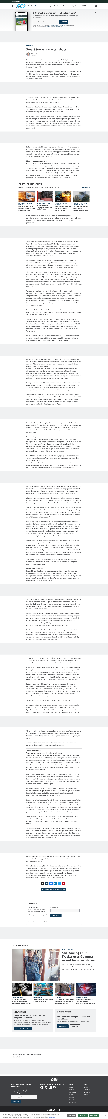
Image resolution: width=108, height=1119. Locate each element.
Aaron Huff (34, 53)
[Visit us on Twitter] (46, 1087)
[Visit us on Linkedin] (50, 1087)
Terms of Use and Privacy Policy (57, 25)
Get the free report (23, 1028)
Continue (56, 915)
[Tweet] (59, 883)
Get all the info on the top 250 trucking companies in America (29, 1016)
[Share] (51, 883)
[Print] (42, 883)
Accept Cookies (93, 1115)
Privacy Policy (48, 26)
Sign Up (16, 1102)
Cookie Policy (52, 1117)
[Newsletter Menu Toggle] (96, 6)
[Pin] (63, 883)
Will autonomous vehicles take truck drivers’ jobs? (43, 1000)
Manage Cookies (71, 1115)
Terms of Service (56, 26)
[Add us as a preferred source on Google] (46, 883)
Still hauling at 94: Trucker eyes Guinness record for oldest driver (78, 956)
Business (29, 45)
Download (62, 1026)
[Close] (105, 1115)
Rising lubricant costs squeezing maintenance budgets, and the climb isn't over (21, 1001)
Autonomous (37, 997)
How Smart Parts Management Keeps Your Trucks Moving (44, 207)
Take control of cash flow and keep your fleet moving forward (63, 208)
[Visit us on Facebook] (41, 1087)
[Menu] (12, 6)
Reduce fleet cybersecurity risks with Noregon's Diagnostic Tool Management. (85, 1001)
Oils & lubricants (17, 997)
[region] (54, 1115)
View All (75, 1026)
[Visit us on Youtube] (54, 1087)
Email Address (54, 907)
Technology (58, 997)
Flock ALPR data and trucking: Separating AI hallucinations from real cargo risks (64, 1001)
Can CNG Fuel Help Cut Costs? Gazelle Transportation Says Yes (80, 208)
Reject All (82, 1115)
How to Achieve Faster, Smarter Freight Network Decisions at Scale (26, 208)
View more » (86, 187)
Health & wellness (67, 949)
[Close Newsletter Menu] (96, 12)
